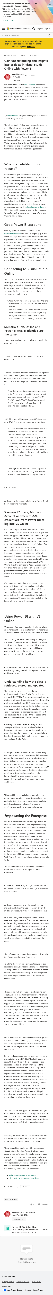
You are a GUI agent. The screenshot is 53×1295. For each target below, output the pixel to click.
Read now (31, 46)
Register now (8, 20)
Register (40, 29)
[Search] (33, 28)
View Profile (18, 1219)
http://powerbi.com (12, 233)
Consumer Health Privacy (34, 1290)
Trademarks (6, 1286)
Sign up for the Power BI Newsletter (24, 1178)
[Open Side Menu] (3, 28)
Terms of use (36, 1282)
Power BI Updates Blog (11, 35)
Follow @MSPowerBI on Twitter (22, 1175)
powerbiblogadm (18, 74)
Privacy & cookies (23, 1282)
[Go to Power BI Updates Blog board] (7, 1228)
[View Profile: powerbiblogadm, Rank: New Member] (7, 77)
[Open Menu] (49, 35)
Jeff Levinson (29, 84)
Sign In (47, 29)
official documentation (35, 207)
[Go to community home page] (19, 29)
